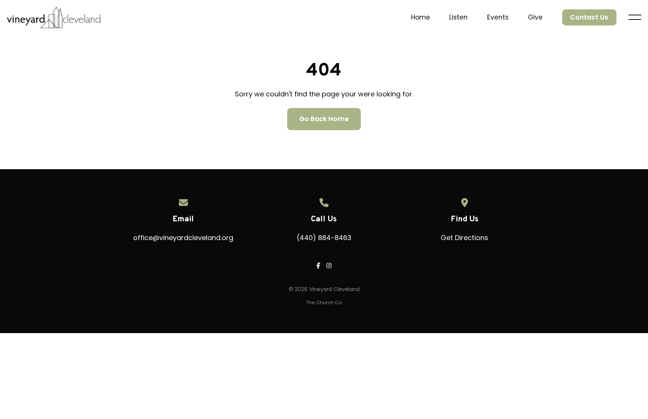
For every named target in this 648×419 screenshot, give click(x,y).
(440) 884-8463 (324, 237)
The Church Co (324, 302)
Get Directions (464, 237)
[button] (634, 17)
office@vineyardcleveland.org (183, 237)
